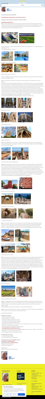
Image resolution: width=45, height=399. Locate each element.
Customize (7, 394)
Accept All (21, 394)
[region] (14, 391)
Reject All (14, 394)
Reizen (22, 2)
